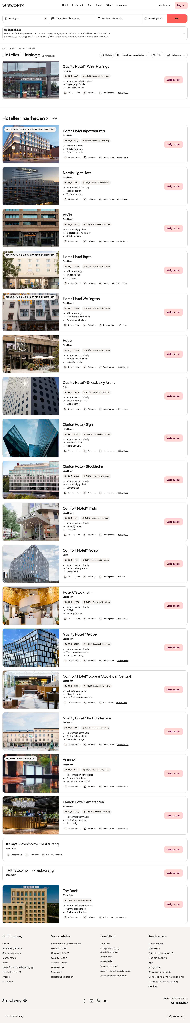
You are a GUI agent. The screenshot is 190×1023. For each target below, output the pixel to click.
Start (4, 48)
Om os (6, 943)
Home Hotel (57, 967)
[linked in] (98, 1001)
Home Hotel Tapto (77, 256)
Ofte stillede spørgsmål (161, 953)
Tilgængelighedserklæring (163, 981)
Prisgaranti (154, 967)
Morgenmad (9, 958)
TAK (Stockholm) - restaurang (30, 870)
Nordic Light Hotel (77, 173)
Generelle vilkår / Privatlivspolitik (166, 977)
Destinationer (58, 948)
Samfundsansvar (11, 953)
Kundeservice (155, 943)
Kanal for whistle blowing (16, 967)
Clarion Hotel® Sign (78, 424)
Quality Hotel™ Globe (80, 634)
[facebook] (84, 1001)
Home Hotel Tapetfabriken (84, 131)
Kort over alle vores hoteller (66, 943)
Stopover (56, 972)
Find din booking (157, 958)
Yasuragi (69, 760)
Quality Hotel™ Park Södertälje (87, 718)
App (150, 962)
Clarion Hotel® (59, 962)
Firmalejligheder (109, 966)
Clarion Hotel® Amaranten (83, 802)
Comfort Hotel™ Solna (80, 550)
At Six (67, 215)
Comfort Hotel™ (60, 953)
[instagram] (91, 1001)
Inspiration (8, 981)
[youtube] (106, 1001)
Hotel (12, 48)
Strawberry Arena (12, 948)
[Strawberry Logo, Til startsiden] (13, 5)
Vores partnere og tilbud (113, 975)
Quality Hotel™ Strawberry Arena (89, 382)
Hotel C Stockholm (77, 592)
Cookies (152, 986)
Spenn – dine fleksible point (115, 971)
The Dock (70, 891)
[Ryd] (45, 18)
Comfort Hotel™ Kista (80, 508)
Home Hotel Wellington (81, 298)
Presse (6, 977)
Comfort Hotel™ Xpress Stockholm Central (97, 676)
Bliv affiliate (106, 956)
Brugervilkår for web (159, 972)
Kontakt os (154, 948)
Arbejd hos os (9, 972)
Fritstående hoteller (62, 977)
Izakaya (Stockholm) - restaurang (32, 844)
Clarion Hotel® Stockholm (83, 466)
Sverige (22, 48)
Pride (5, 962)
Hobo (67, 340)
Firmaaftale (106, 961)
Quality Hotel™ (59, 958)
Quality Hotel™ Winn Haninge (86, 66)
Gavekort (105, 943)
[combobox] (25, 18)
